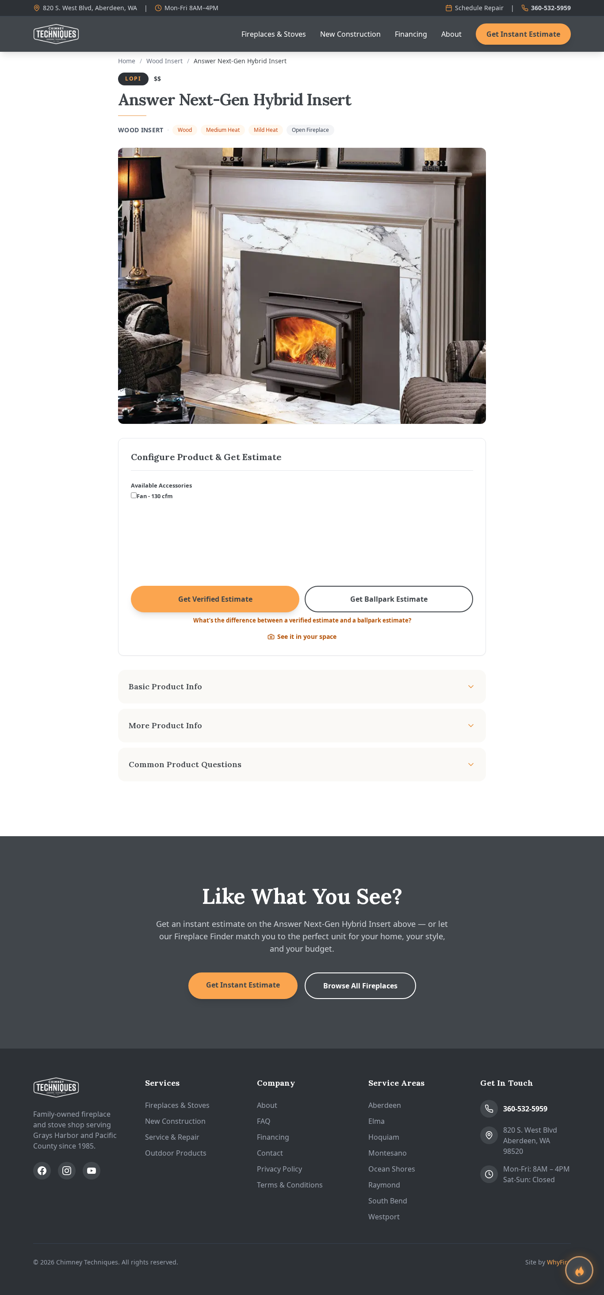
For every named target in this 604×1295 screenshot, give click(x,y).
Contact (270, 1153)
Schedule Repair (479, 8)
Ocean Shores (391, 1169)
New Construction (350, 34)
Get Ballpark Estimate (389, 599)
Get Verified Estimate (215, 599)
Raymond (384, 1185)
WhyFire (559, 1262)
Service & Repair (172, 1137)
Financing (411, 34)
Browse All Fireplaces (360, 986)
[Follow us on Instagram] (67, 1171)
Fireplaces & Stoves (273, 34)
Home (126, 61)
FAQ (264, 1121)
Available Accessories (161, 485)
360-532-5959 (551, 8)
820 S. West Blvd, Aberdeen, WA (90, 8)
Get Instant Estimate (523, 34)
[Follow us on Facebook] (42, 1171)
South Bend (387, 1201)
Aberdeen (384, 1105)
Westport (384, 1217)
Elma (376, 1121)
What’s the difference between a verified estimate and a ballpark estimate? (302, 620)
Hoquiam (383, 1137)
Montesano (387, 1153)
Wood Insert (164, 61)
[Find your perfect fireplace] (579, 1270)
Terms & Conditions (290, 1185)
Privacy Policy (279, 1169)
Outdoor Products (175, 1153)
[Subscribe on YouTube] (91, 1171)
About (451, 34)
